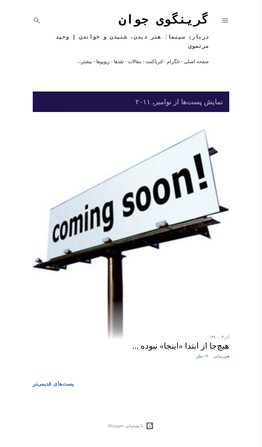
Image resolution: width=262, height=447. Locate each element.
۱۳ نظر (202, 356)
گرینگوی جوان (164, 20)
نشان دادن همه (51, 102)
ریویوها (103, 61)
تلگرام (173, 61)
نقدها (119, 61)
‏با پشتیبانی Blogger (125, 425)
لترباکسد (154, 61)
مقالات (135, 61)
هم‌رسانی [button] (221, 356)
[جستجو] (37, 19)
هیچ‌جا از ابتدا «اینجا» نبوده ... (180, 345)
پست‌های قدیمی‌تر (53, 383)
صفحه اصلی (196, 61)
